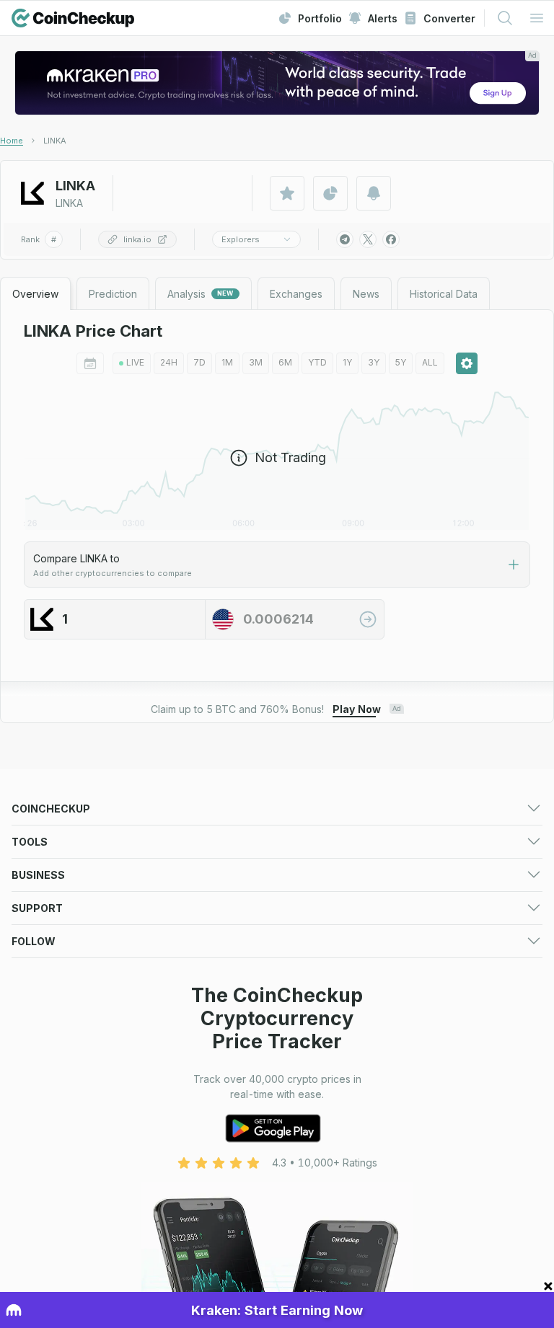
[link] (54, 141)
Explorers (240, 239)
